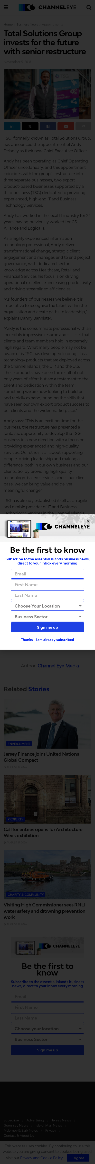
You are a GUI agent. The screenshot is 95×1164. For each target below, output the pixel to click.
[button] (88, 521)
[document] (47, 582)
